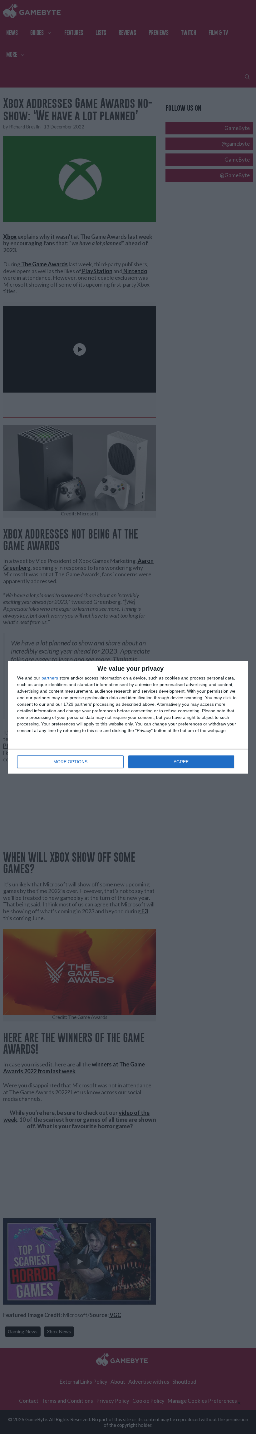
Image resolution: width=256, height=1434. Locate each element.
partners (50, 678)
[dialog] (128, 717)
